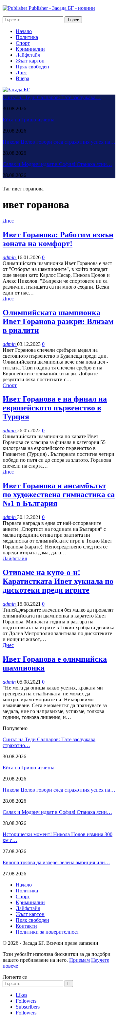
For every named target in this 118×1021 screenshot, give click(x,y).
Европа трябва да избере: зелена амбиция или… (56, 862)
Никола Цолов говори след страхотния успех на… (59, 142)
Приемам (79, 960)
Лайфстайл (28, 55)
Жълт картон (30, 60)
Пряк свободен (32, 66)
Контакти (26, 926)
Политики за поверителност (47, 932)
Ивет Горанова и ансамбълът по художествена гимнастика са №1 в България (59, 494)
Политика (27, 37)
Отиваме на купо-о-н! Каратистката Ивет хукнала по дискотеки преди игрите (58, 581)
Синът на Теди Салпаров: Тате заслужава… (52, 97)
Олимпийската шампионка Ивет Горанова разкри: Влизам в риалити (58, 321)
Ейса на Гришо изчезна (28, 119)
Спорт (23, 43)
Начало (24, 31)
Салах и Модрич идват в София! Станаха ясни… (57, 164)
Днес (21, 72)
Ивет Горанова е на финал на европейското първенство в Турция (55, 408)
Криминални (30, 49)
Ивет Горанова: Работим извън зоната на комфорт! (58, 239)
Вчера (22, 78)
